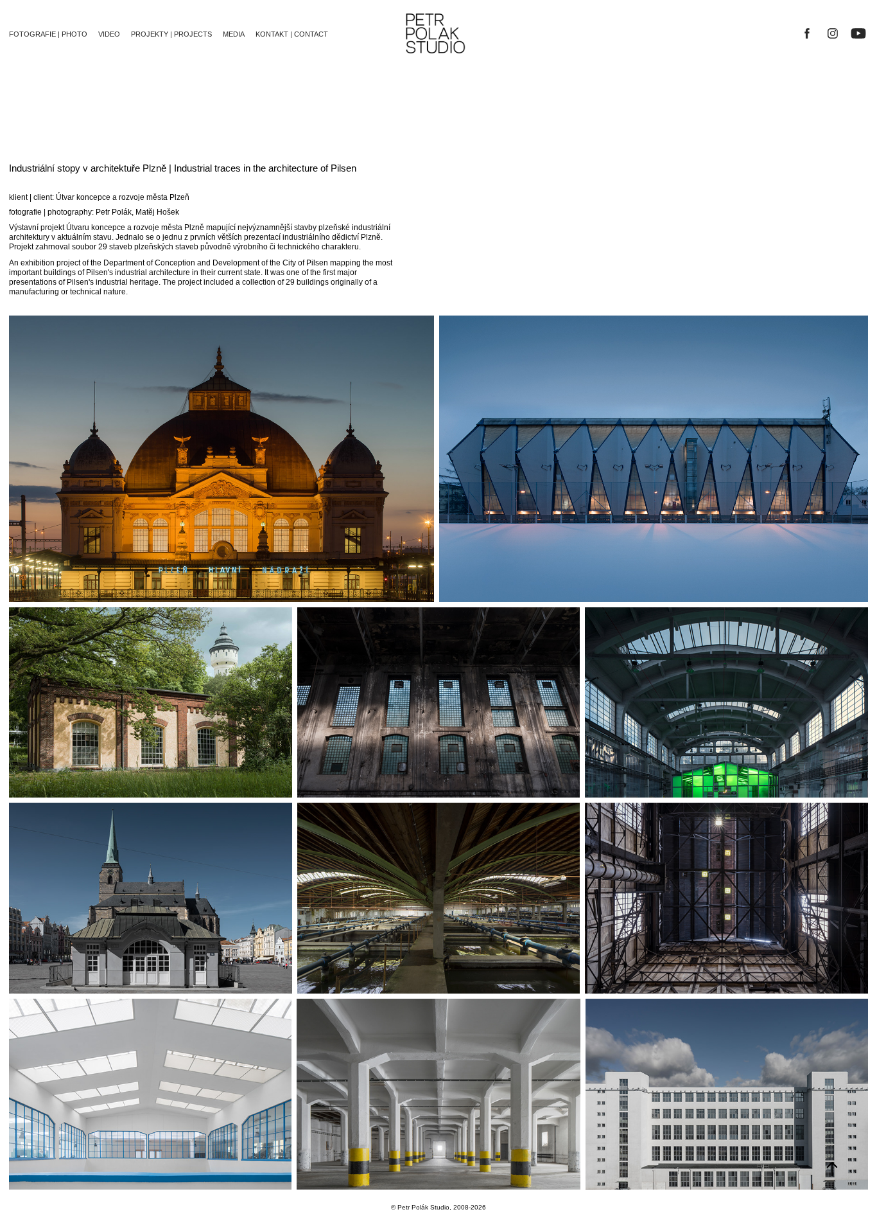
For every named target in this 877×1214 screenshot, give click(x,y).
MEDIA (234, 34)
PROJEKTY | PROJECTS (171, 34)
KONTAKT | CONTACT (292, 34)
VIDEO (109, 34)
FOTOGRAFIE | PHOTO (48, 34)
